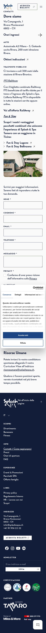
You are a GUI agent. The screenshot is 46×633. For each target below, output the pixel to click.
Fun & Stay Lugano (17, 142)
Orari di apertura (11, 455)
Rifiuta (23, 343)
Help (37, 624)
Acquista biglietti (25, 7)
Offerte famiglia (11, 479)
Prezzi (6, 452)
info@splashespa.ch (13, 524)
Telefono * (10, 240)
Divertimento (10, 428)
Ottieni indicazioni (14, 59)
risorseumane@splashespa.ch (19, 369)
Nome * (7, 199)
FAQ (6, 459)
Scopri (7, 503)
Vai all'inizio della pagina (26, 402)
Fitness (7, 435)
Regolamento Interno (13, 496)
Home (8, 6)
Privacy (33, 278)
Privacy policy (10, 492)
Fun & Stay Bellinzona (19, 146)
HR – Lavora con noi (13, 499)
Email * (8, 227)
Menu (41, 6)
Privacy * (9, 271)
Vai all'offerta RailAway (17, 110)
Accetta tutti (23, 335)
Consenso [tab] (7, 295)
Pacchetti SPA (10, 475)
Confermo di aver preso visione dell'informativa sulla (23, 276)
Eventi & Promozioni (13, 472)
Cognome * (10, 213)
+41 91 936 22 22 (12, 528)
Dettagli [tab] (18, 295)
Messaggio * (10, 254)
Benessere (8, 432)
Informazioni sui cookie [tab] (34, 295)
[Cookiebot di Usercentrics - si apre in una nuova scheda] (33, 288)
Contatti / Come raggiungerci (17, 448)
